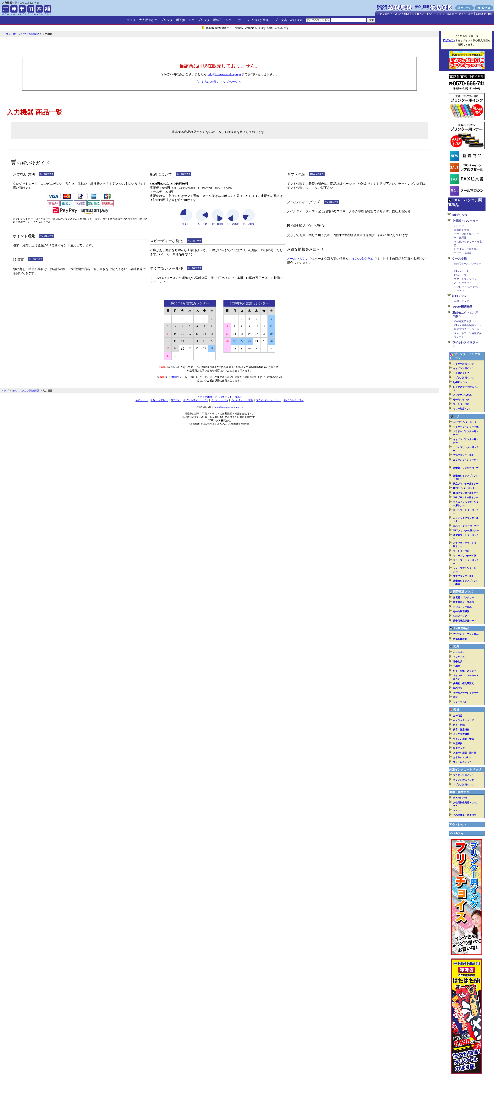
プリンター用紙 (461, 404)
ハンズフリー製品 (462, 606)
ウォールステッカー (463, 762)
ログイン (449, 40)
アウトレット (458, 824)
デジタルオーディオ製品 (466, 634)
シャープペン (460, 702)
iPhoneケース (461, 271)
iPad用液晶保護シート (466, 321)
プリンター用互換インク (178, 20)
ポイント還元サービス (195, 400)
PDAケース (460, 275)
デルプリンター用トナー (466, 455)
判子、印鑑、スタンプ (464, 670)
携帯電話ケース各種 (463, 602)
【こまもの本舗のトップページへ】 (219, 81)
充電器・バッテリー (465, 220)
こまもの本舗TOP (207, 397)
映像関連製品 (460, 638)
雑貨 (456, 709)
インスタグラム (362, 258)
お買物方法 (141, 400)
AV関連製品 (461, 628)
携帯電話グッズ (463, 591)
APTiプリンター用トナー (466, 422)
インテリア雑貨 (461, 734)
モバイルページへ (293, 400)
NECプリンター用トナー (466, 526)
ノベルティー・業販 (242, 400)
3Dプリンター (461, 215)
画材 (455, 697)
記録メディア (461, 295)
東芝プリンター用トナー (466, 576)
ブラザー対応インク (463, 363)
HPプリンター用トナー (465, 488)
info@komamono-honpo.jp (224, 74)
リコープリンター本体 (464, 555)
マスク (131, 20)
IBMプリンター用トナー (466, 493)
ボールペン (459, 652)
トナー (239, 20)
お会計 (238, 397)
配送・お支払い (159, 400)
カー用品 (457, 715)
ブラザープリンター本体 (466, 426)
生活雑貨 (457, 743)
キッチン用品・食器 (463, 738)
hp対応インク (460, 382)
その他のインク (461, 399)
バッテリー (460, 226)
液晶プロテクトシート (466, 329)
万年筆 (456, 666)
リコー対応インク (462, 408)
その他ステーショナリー (466, 692)
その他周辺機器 (462, 306)
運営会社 (176, 400)
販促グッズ (459, 748)
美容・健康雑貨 (461, 729)
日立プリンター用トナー (466, 483)
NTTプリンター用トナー (466, 530)
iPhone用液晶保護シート (467, 325)
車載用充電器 (461, 230)
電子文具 (457, 661)
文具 (284, 20)
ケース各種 (459, 258)
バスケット (225, 397)
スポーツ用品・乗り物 (464, 752)
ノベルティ (456, 833)
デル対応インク (461, 373)
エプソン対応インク (463, 377)
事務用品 (457, 688)
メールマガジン (298, 258)
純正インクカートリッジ (465, 769)
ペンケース (459, 657)
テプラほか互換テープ (262, 20)
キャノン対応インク (463, 368)
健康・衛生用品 (459, 792)
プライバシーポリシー (268, 400)
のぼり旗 (296, 20)
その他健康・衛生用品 (464, 815)
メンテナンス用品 (462, 394)
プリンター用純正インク (215, 20)
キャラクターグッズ (463, 720)
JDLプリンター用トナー (465, 497)
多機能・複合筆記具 (463, 683)
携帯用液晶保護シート (464, 620)
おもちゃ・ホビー (462, 757)
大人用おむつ (148, 20)
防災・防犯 (459, 725)
